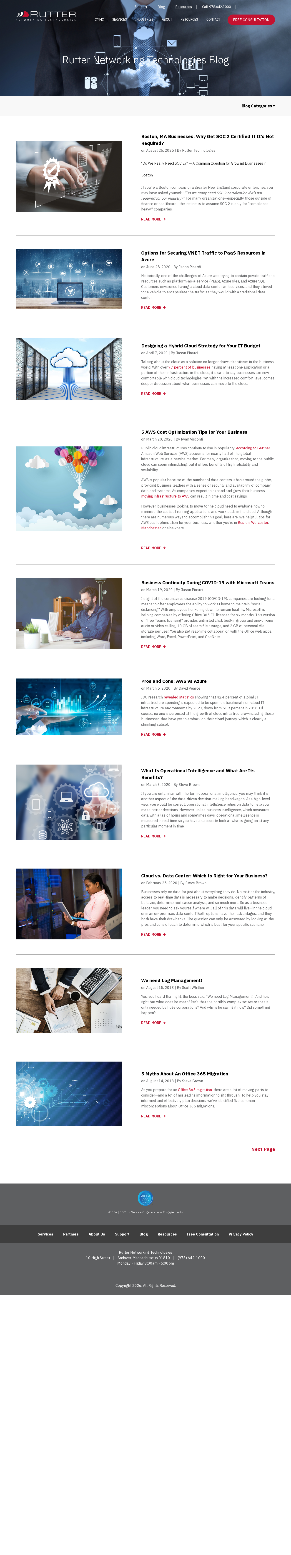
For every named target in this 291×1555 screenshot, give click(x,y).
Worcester (259, 522)
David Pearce (189, 688)
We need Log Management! (171, 980)
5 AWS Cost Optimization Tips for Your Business (194, 432)
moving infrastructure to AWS (165, 496)
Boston (244, 522)
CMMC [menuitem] (99, 19)
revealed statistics (179, 697)
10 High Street (98, 1257)
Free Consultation (251, 19)
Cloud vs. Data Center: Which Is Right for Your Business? (204, 875)
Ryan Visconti (192, 439)
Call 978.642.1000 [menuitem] (216, 7)
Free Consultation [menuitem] (203, 1234)
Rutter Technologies (198, 150)
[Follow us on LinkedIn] (145, 1273)
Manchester (151, 528)
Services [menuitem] (119, 19)
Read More (151, 219)
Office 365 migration (195, 1089)
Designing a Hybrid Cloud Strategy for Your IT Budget (200, 345)
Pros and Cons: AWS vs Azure (174, 681)
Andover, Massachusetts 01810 (144, 1257)
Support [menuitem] (141, 7)
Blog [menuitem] (161, 7)
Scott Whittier (193, 987)
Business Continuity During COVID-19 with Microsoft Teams (207, 582)
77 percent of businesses (189, 367)
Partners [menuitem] (71, 1234)
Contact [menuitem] (213, 19)
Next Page (263, 1149)
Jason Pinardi (190, 267)
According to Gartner (253, 448)
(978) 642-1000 (191, 1257)
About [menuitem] (167, 19)
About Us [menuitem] (97, 1234)
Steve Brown (189, 784)
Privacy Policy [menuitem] (241, 1234)
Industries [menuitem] (144, 19)
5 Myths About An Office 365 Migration (184, 1073)
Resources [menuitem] (183, 7)
